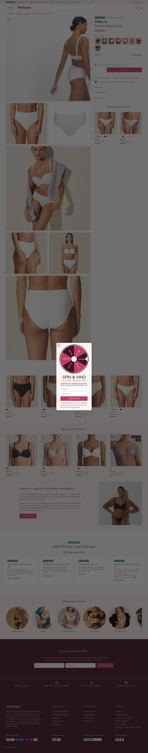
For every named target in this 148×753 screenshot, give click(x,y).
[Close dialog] (59, 345)
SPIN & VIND (74, 398)
